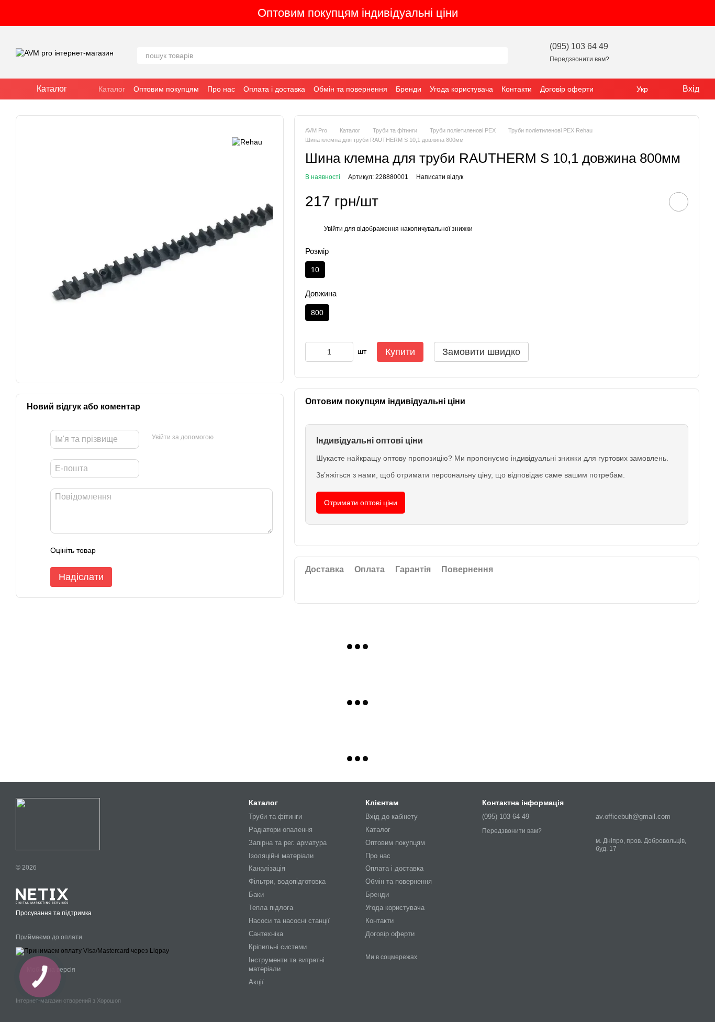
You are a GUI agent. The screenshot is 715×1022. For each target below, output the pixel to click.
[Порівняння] (663, 52)
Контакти (516, 89)
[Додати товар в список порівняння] (649, 201)
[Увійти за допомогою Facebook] (225, 437)
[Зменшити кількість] (313, 351)
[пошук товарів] (499, 55)
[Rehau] (247, 141)
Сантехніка (266, 934)
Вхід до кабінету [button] (391, 816)
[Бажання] (636, 52)
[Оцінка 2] (129, 550)
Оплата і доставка (274, 89)
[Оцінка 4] (163, 550)
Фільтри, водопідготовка (287, 881)
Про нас (221, 89)
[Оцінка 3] (146, 550)
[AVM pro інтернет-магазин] (58, 823)
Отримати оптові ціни (360, 502)
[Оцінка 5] (180, 550)
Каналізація (267, 868)
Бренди (408, 89)
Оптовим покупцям (166, 89)
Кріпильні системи (278, 947)
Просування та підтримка (54, 913)
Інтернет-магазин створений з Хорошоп (68, 1000)
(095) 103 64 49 (579, 46)
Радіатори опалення (280, 830)
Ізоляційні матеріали (281, 856)
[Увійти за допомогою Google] (242, 437)
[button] (706, 13)
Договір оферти (567, 89)
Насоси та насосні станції (289, 921)
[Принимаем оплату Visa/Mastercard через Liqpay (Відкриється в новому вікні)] (92, 950)
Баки (256, 894)
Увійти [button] (333, 228)
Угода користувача (461, 89)
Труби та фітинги (275, 816)
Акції (256, 982)
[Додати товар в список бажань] (678, 202)
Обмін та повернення (350, 89)
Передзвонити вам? (579, 59)
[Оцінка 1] (113, 550)
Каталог (111, 89)
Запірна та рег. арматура (288, 843)
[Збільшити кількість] (345, 351)
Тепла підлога (271, 908)
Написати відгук (439, 177)
